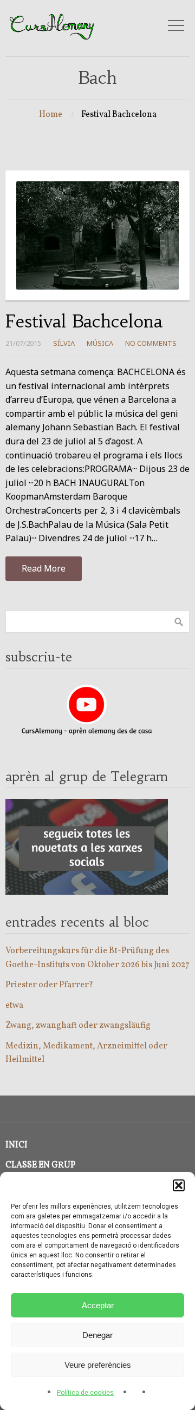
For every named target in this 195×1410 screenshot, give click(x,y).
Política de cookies (85, 1392)
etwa (14, 1006)
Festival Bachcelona (83, 321)
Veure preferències (97, 1364)
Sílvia (64, 343)
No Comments (151, 343)
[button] (178, 1185)
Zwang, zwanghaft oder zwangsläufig (78, 1026)
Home (50, 115)
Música (100, 343)
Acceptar (98, 1305)
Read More (44, 568)
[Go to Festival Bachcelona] (97, 235)
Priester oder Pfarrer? (49, 985)
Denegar (97, 1335)
